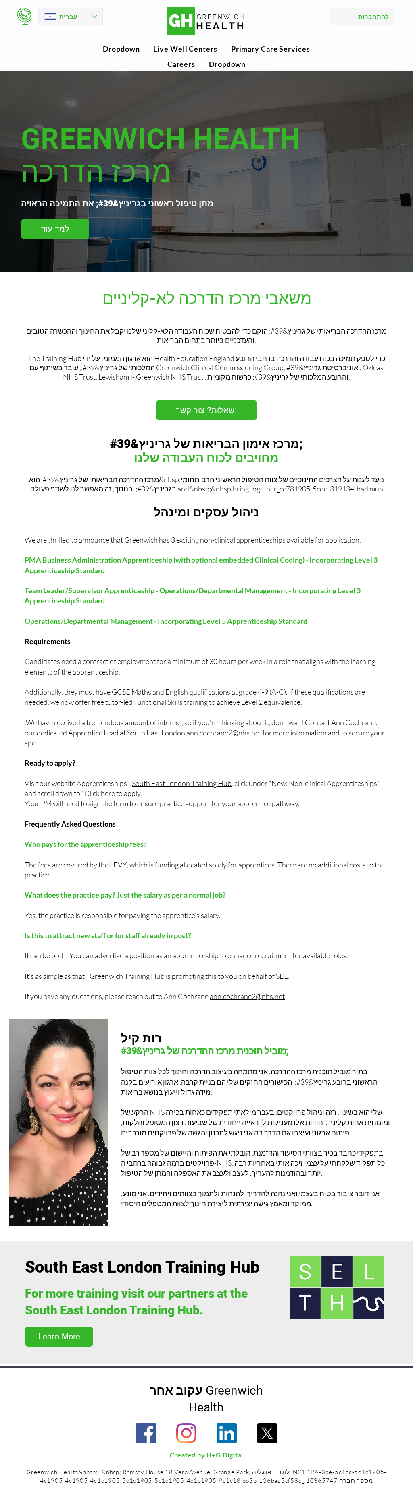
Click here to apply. (112, 793)
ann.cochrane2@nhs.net (223, 732)
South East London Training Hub (182, 783)
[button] (121, 49)
